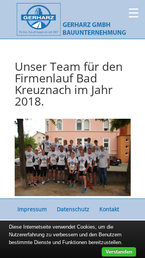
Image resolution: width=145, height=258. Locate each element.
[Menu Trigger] (133, 12)
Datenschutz (73, 209)
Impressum (32, 209)
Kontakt (109, 209)
